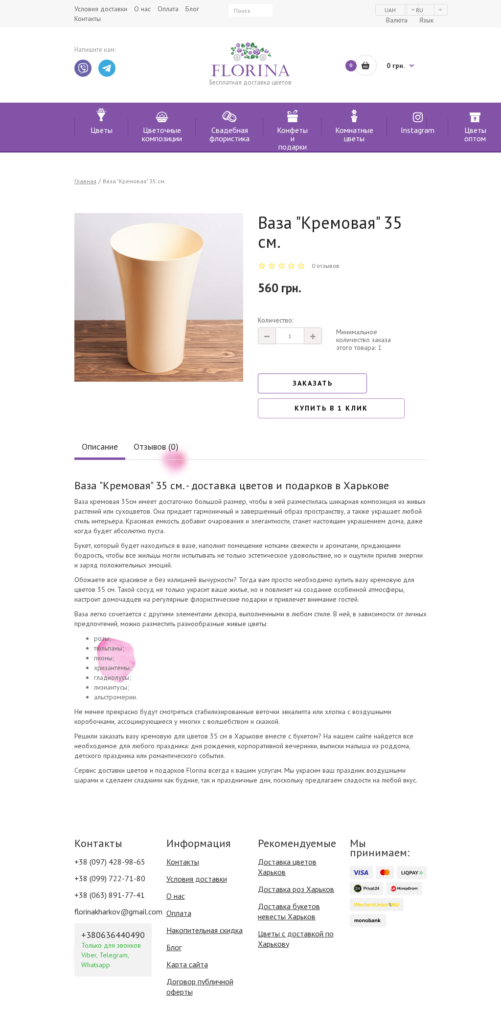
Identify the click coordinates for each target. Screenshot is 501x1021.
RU (420, 10)
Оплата (178, 913)
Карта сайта (187, 964)
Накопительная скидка (204, 930)
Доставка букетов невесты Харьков (289, 911)
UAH (391, 10)
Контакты (182, 862)
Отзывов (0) (156, 446)
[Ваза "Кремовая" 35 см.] (158, 297)
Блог (174, 947)
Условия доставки (196, 879)
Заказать (313, 383)
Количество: (275, 320)
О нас (175, 896)
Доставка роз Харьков (296, 889)
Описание (100, 446)
